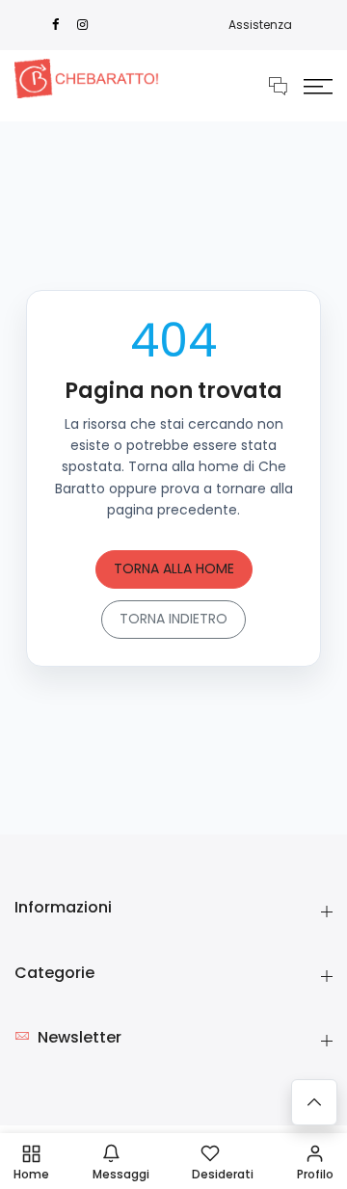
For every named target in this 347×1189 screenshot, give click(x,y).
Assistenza (260, 24)
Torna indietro (173, 618)
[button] (318, 85)
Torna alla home (174, 568)
